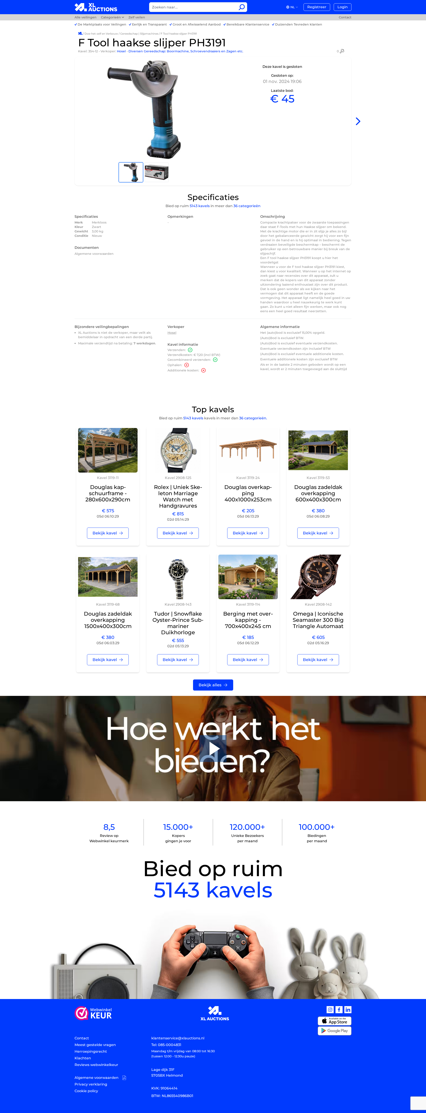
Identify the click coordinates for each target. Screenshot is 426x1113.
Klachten (83, 1058)
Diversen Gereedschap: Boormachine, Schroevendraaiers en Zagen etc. (185, 51)
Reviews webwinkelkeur (96, 1065)
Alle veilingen (86, 17)
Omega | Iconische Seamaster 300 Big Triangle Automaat (318, 619)
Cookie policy (86, 1091)
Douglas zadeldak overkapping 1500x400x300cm (108, 619)
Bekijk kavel (105, 533)
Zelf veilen (136, 17)
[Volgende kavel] (358, 121)
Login (342, 7)
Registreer (316, 7)
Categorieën (111, 17)
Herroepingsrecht (91, 1051)
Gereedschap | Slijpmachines (139, 33)
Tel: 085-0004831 (166, 1045)
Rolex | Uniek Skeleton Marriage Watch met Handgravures (178, 496)
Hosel (122, 51)
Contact (345, 17)
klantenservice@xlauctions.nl (177, 1038)
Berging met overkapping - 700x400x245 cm (248, 619)
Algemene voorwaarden (94, 254)
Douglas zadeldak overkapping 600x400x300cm (318, 493)
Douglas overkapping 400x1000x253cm (248, 493)
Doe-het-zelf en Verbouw (101, 33)
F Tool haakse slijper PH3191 (179, 33)
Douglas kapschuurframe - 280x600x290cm (107, 493)
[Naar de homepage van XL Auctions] (96, 7)
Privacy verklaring (91, 1084)
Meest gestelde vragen (95, 1045)
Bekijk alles (210, 685)
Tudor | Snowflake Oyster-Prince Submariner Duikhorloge (177, 623)
